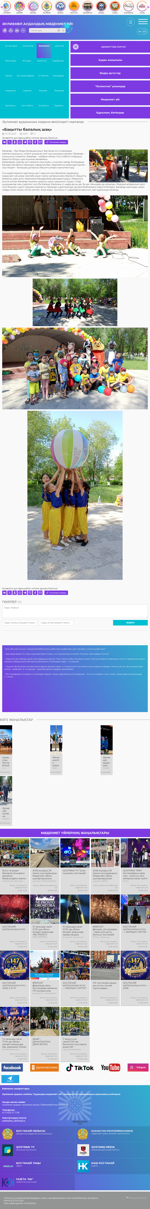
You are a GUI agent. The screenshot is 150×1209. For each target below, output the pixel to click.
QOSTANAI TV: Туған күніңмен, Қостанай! (74, 872)
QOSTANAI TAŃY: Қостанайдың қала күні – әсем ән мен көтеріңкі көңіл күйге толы (135, 875)
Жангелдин (10, 61)
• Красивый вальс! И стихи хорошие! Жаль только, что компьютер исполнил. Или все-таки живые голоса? (57, 654)
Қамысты (41, 61)
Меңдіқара (58, 75)
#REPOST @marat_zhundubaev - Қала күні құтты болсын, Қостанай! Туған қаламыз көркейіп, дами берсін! (105, 932)
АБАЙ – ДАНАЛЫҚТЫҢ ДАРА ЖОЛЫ (41, 1042)
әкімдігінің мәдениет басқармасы (34, 1132)
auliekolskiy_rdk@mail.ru (13, 1120)
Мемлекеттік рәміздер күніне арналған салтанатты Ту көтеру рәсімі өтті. (56, 762)
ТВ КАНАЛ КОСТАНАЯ (26, 1148)
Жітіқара (26, 61)
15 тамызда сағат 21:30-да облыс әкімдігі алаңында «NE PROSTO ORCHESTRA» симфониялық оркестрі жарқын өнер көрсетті (43, 932)
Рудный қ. (59, 105)
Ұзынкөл (43, 90)
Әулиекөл (44, 46)
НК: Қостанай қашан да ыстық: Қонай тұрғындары (104, 985)
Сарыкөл (27, 90)
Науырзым (10, 90)
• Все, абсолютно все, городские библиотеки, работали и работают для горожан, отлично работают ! (55, 649)
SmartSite (30, 1203)
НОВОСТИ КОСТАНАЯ (26, 1180)
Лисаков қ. (44, 105)
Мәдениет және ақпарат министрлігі (112, 1132)
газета (102, 1164)
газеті (28, 1164)
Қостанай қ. (27, 105)
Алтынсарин (11, 46)
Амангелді (28, 46)
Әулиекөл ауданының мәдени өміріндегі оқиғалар (43, 122)
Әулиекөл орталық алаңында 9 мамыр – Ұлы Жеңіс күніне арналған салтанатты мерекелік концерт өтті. (6, 813)
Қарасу (8, 75)
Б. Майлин (43, 75)
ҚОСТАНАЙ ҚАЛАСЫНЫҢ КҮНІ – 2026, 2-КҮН (14, 985)
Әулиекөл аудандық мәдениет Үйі (37, 24)
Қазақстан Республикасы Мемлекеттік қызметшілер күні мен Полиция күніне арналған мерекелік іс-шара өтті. (6, 762)
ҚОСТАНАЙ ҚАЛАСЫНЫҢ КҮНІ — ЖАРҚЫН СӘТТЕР (135, 929)
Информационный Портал (105, 1148)
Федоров (59, 90)
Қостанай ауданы (25, 75)
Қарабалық (58, 61)
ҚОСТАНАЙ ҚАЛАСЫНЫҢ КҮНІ (13, 928)
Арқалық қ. (10, 105)
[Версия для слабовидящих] (23, 30)
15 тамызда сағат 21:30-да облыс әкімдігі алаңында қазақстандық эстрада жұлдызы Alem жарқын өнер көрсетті (74, 932)
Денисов (59, 46)
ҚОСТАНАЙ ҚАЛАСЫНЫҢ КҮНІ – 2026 (135, 985)
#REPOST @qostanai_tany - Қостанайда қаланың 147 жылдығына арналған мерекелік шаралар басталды (45, 988)
